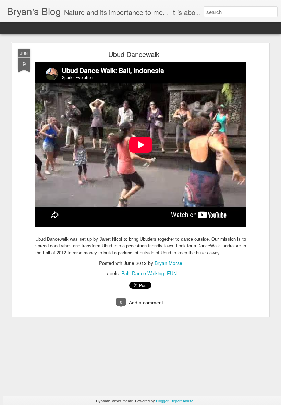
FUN (172, 273)
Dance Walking (148, 273)
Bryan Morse (168, 262)
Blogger (162, 400)
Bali (125, 273)
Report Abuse (181, 400)
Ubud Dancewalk (133, 54)
